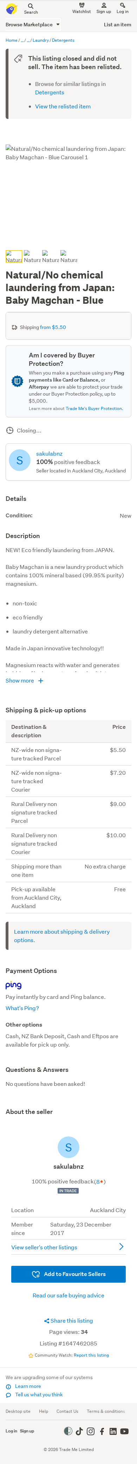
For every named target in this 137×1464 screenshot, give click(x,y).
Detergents (49, 92)
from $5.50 (53, 327)
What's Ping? (22, 1008)
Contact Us (67, 1411)
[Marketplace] (22, 41)
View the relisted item (63, 106)
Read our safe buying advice (68, 1295)
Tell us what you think (38, 1394)
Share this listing (71, 1320)
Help (43, 1411)
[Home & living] (28, 41)
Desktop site (18, 1411)
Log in (123, 11)
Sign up (104, 11)
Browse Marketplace (30, 24)
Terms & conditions (106, 1411)
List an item (117, 24)
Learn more (27, 1386)
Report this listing (91, 1355)
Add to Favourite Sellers (74, 1274)
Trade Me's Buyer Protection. (94, 408)
